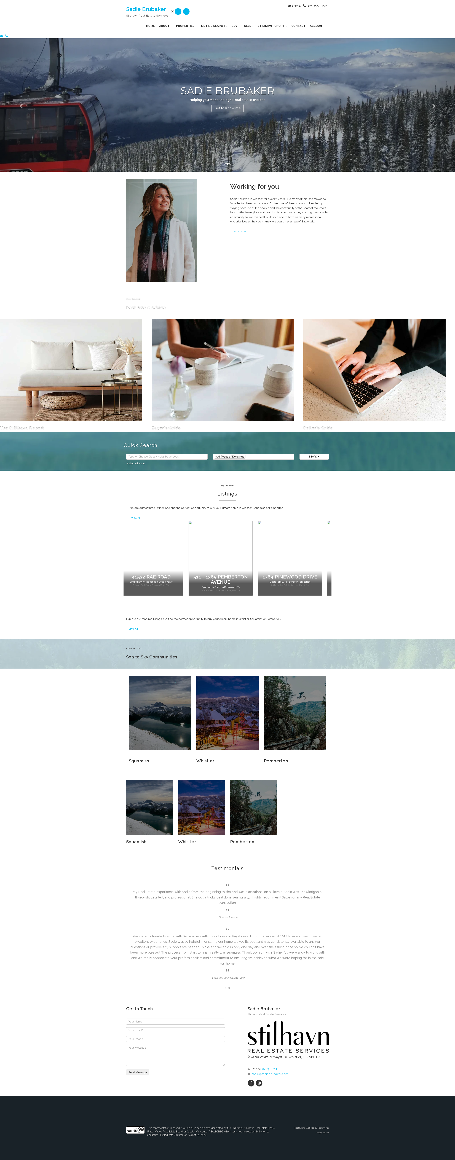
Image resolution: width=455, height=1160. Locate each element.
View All (136, 517)
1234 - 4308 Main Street (158, 579)
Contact (298, 26)
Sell (248, 26)
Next (334, 561)
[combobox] (167, 457)
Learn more (239, 231)
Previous (121, 561)
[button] (34, 105)
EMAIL (296, 5)
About (164, 26)
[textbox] (166, 456)
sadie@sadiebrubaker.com (270, 1074)
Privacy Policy (322, 1132)
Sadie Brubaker (146, 9)
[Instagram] (186, 11)
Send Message (138, 1072)
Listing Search (213, 26)
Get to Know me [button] (228, 108)
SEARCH (314, 456)
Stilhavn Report (271, 26)
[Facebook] (179, 11)
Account (317, 26)
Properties (185, 26)
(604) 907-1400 (316, 5)
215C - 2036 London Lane (227, 579)
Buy (235, 26)
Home (150, 26)
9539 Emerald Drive (296, 577)
